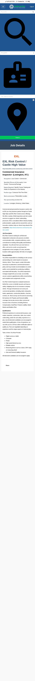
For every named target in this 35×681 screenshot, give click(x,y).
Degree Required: (9, 187)
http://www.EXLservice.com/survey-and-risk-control (17, 168)
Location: (7, 203)
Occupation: (7, 178)
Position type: (8, 192)
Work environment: (9, 196)
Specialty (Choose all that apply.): (14, 182)
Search (18, 137)
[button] (7, 365)
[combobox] (17, 53)
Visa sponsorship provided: (12, 199)
